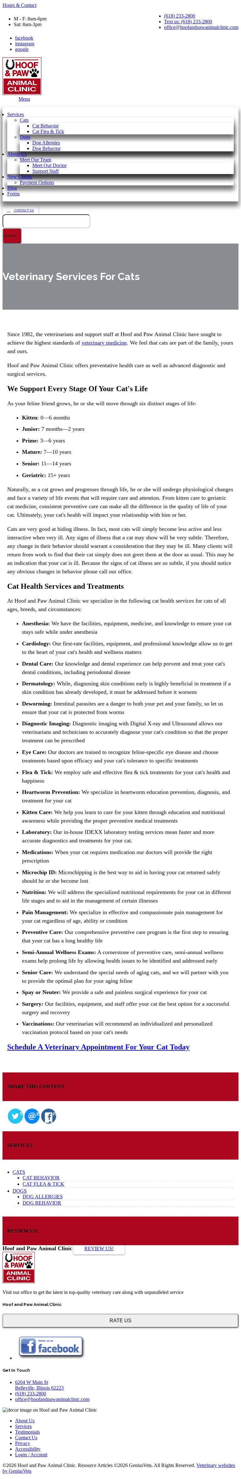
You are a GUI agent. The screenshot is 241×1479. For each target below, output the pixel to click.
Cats (24, 120)
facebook (24, 38)
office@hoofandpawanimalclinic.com (201, 27)
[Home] (19, 1281)
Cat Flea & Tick (48, 131)
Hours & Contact (19, 5)
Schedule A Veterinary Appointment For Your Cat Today (98, 1047)
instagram (24, 43)
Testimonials (27, 1432)
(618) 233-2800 (179, 16)
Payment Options (37, 182)
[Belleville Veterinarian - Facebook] (51, 1358)
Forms (13, 193)
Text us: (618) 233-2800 (188, 21)
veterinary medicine (104, 343)
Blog (12, 188)
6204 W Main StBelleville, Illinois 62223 (39, 1385)
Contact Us (23, 210)
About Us (17, 154)
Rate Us (120, 1320)
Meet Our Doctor (49, 165)
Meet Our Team (35, 159)
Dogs (25, 137)
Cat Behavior (45, 125)
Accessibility (27, 1449)
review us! (99, 1248)
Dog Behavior (46, 148)
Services (15, 114)
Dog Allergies (46, 142)
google (22, 49)
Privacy (22, 1443)
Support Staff (45, 171)
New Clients (19, 176)
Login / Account (31, 1454)
